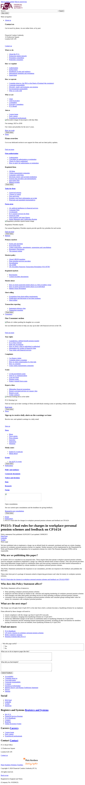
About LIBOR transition (17, 259)
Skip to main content (7, 2)
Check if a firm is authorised (18, 161)
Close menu (9, 132)
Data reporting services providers (20, 261)
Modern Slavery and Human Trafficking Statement (21, 687)
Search (3, 11)
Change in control (15, 194)
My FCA (8, 714)
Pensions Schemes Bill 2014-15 (15, 636)
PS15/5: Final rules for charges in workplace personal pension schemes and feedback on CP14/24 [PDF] (35, 579)
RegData (8, 722)
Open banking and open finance (19, 217)
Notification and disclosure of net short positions (25, 298)
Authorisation (13, 68)
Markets (7, 236)
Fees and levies (14, 196)
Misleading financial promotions (19, 389)
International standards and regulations (21, 73)
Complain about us (11, 678)
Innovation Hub (14, 180)
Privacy (7, 689)
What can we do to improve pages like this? (15, 651)
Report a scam (13, 393)
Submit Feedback (7, 673)
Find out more (9, 149)
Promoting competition (16, 58)
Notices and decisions (12, 478)
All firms (12, 171)
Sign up (7, 426)
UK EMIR (12, 265)
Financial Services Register (14, 716)
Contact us (8, 46)
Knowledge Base (14, 245)
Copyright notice (10, 680)
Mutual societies (14, 182)
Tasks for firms (10, 188)
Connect (7, 720)
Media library (13, 453)
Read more (8, 407)
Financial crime (14, 215)
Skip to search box (21, 2)
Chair (11, 99)
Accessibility (9, 676)
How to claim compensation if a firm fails (22, 362)
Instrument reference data (17, 308)
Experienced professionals (17, 118)
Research (8, 486)
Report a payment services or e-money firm (23, 391)
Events (7, 457)
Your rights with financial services (20, 350)
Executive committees (16, 104)
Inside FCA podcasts (16, 452)
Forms (7, 490)
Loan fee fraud (14, 377)
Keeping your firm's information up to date (23, 198)
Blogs (11, 434)
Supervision (13, 75)
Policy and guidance (12, 470)
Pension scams (14, 379)
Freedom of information (13, 686)
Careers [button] (14, 728)
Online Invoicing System (13, 724)
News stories (13, 436)
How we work (10, 130)
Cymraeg (8, 684)
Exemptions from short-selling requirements (23, 296)
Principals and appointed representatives (22, 200)
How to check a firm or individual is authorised (24, 346)
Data (6, 482)
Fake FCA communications (18, 375)
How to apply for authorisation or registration (24, 163)
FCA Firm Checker (15, 343)
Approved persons (15, 192)
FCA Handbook (10, 631)
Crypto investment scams (17, 374)
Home (7, 517)
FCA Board (13, 106)
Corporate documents (12, 474)
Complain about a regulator (18, 360)
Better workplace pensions (13, 635)
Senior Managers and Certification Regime (23, 219)
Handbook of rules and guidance (19, 71)
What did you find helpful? (9, 662)
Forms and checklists (16, 244)
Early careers (13, 116)
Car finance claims (15, 358)
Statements (12, 442)
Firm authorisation (11, 153)
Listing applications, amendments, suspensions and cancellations (30, 247)
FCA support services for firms (19, 214)
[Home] (12, 9)
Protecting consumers (16, 60)
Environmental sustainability (18, 89)
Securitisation (13, 263)
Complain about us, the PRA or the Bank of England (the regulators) (31, 83)
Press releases (13, 438)
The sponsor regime (15, 251)
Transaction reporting (16, 310)
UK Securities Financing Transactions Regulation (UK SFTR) (29, 267)
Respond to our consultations (14, 511)
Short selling (13, 300)
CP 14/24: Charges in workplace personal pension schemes (24, 633)
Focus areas (9, 204)
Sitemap (7, 691)
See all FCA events (15, 461)
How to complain (15, 364)
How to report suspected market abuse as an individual (27, 286)
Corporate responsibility (17, 85)
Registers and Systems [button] (37, 710)
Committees (13, 102)
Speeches (12, 440)
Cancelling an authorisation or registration (22, 159)
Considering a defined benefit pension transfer (24, 341)
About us (8, 20)
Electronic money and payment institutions (23, 177)
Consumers (8, 314)
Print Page (4, 536)
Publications (9, 465)
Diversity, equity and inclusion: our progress (23, 87)
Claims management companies (19, 173)
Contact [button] (14, 740)
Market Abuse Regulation (17, 288)
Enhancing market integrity (18, 56)
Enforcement (13, 70)
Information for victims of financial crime (22, 348)
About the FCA (14, 54)
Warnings (12, 443)
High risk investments (16, 344)
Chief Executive (14, 101)
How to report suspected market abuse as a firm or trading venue (30, 285)
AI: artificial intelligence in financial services (23, 208)
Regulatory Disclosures (16, 249)
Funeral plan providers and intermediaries (22, 179)
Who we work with (15, 91)
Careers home (13, 114)
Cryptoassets (13, 212)
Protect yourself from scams (18, 381)
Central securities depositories (19, 276)
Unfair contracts (14, 395)
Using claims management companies (21, 365)
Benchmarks (13, 275)
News (7, 411)
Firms (7, 134)
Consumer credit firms (16, 175)
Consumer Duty (14, 210)
